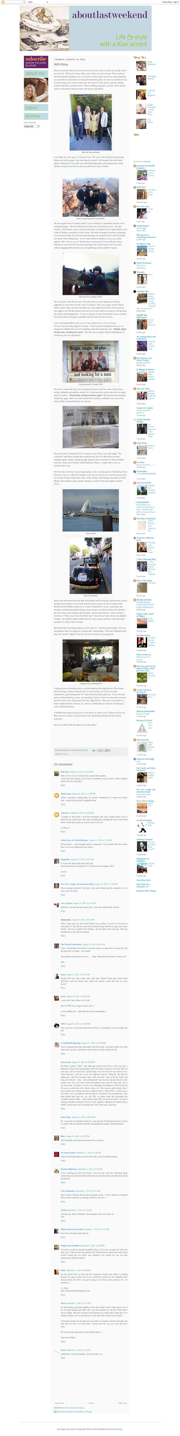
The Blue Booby (143, 635)
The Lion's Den (143, 389)
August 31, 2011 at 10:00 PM (83, 1062)
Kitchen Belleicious (69, 1169)
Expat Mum (142, 443)
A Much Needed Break (151, 775)
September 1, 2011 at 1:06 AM (88, 1153)
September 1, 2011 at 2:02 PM (92, 1246)
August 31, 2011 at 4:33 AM (82, 859)
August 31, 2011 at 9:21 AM (93, 944)
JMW (63, 1024)
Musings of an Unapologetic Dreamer (146, 236)
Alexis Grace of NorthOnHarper (74, 840)
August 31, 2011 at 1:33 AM (100, 840)
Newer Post (59, 1403)
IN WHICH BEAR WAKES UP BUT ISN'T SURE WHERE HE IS (145, 604)
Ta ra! (150, 275)
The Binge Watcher (152, 77)
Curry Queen (66, 903)
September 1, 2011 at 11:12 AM (96, 1229)
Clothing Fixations (144, 839)
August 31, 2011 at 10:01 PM (83, 1117)
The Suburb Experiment (71, 944)
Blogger (119, 1429)
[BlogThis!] (101, 750)
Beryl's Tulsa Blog (144, 581)
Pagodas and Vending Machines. (152, 490)
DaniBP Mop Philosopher (142, 316)
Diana (63, 1303)
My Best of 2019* (143, 363)
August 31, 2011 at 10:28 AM (78, 996)
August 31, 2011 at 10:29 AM (78, 1024)
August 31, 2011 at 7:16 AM (106, 884)
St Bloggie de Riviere (145, 369)
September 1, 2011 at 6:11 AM (88, 1191)
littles (139, 761)
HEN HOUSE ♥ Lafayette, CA (143, 885)
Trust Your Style (143, 880)
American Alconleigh (145, 759)
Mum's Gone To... (144, 655)
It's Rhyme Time (144, 244)
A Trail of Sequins (144, 820)
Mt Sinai (71, 163)
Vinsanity (141, 272)
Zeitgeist (64, 754)
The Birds (152, 583)
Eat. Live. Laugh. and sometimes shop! (77, 884)
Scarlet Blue (142, 471)
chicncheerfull (142, 740)
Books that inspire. (144, 794)
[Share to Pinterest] (109, 750)
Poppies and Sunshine (70, 1246)
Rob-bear (65, 772)
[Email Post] (93, 750)
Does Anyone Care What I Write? (144, 359)
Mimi (63, 1270)
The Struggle (141, 228)
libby (63, 1136)
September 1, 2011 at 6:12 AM (79, 1210)
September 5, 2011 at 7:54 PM (78, 1350)
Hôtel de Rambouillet (146, 711)
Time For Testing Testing (151, 248)
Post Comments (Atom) (74, 1408)
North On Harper (144, 263)
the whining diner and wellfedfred (146, 338)
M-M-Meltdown (152, 63)
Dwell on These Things (146, 891)
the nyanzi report (68, 1153)
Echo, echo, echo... (150, 725)
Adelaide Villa (142, 291)
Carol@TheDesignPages (71, 1043)
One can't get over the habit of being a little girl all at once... (146, 668)
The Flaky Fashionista (146, 519)
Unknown (65, 813)
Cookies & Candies (145, 408)
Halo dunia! (141, 265)
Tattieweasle (66, 794)
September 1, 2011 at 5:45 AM (90, 1169)
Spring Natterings (151, 675)
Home (91, 1403)
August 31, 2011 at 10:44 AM (93, 1043)
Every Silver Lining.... (146, 801)
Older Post (122, 1403)
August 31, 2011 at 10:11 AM (78, 975)
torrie (63, 996)
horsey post (111, 238)
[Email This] (98, 750)
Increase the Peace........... (146, 465)
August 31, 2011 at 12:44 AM (82, 813)
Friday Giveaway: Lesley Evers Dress (152, 109)
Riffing (69, 73)
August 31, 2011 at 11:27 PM (77, 1136)
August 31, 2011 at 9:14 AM (83, 920)
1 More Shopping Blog (146, 559)
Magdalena (65, 859)
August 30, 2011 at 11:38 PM (83, 794)
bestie (63, 1350)
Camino (106, 606)
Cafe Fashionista (68, 1191)
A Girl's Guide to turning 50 (144, 691)
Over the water (143, 206)
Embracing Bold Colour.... (152, 172)
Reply (63, 785)
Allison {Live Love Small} (72, 1229)
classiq (63, 1210)
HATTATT (141, 187)
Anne (63, 975)
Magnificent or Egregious (143, 860)
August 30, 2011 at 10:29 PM (81, 772)
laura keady (66, 1062)
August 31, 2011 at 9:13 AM (84, 903)
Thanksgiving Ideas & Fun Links (151, 547)
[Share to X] (103, 750)
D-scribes (140, 462)
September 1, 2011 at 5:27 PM (79, 1303)
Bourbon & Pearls (144, 720)
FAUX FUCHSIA (144, 483)
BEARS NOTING (144, 600)
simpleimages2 (143, 226)
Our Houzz (150, 121)
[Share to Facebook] (106, 750)
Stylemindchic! (143, 502)
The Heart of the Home (152, 192)
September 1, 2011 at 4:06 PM (78, 1270)
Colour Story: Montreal (151, 322)
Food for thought (143, 714)
